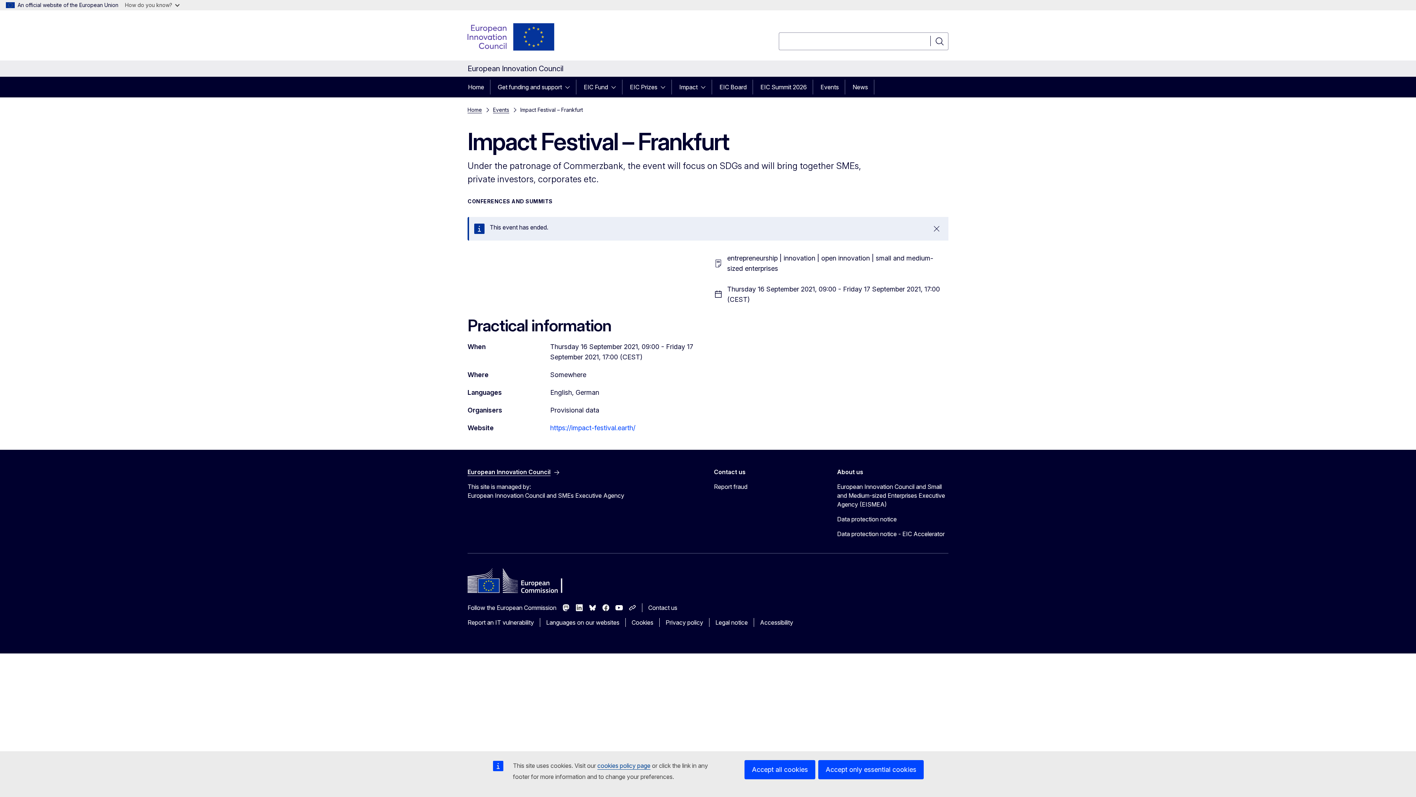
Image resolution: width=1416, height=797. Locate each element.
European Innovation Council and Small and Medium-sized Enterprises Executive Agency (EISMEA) (891, 495)
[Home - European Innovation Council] (511, 37)
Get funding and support (530, 87)
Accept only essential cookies (871, 769)
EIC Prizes (643, 87)
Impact (688, 87)
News (860, 87)
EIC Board (733, 87)
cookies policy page (623, 765)
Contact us (662, 607)
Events (829, 87)
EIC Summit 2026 (783, 87)
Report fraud (730, 486)
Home (476, 87)
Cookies (642, 622)
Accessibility (776, 622)
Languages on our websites (583, 622)
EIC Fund (596, 87)
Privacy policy (684, 622)
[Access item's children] (569, 87)
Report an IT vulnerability (501, 622)
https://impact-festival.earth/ (593, 428)
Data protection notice (867, 519)
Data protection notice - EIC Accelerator (891, 534)
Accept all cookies (780, 769)
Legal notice (731, 622)
